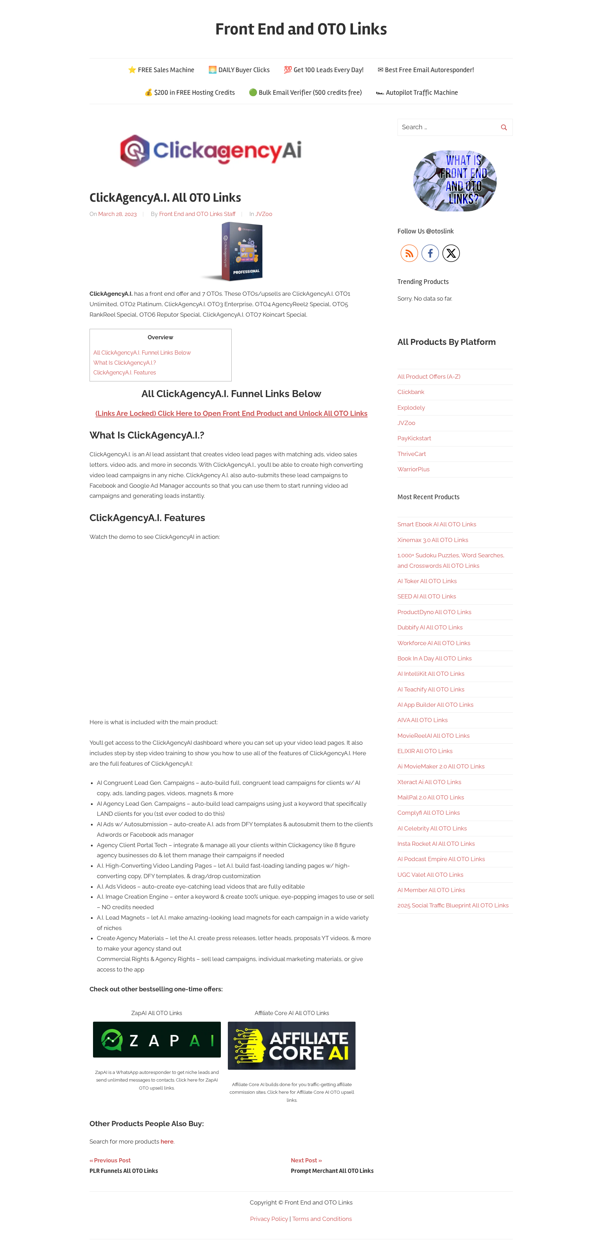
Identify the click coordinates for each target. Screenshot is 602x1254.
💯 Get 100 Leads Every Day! (324, 69)
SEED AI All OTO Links (427, 596)
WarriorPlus (414, 469)
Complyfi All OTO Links (429, 812)
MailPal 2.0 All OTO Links (431, 797)
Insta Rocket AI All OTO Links (436, 843)
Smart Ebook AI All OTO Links (437, 524)
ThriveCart (412, 453)
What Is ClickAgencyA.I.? (124, 362)
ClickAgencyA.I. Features (124, 372)
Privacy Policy (269, 1218)
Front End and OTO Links (301, 29)
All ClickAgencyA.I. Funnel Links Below (142, 352)
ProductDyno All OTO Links (434, 612)
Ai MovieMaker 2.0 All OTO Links (441, 766)
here (167, 1141)
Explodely (411, 407)
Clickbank (411, 391)
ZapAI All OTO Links (156, 1013)
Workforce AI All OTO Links (434, 643)
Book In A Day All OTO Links (435, 658)
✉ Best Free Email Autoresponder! (426, 69)
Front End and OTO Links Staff (197, 214)
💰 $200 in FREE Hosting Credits (189, 92)
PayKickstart (414, 438)
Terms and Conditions (322, 1218)
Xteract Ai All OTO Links (429, 782)
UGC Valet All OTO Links (430, 874)
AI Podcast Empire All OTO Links (441, 859)
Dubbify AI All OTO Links (430, 627)
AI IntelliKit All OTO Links (431, 673)
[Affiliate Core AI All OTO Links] (292, 1026)
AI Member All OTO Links (431, 890)
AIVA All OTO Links (423, 720)
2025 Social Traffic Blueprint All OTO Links (453, 905)
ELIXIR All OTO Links (425, 751)
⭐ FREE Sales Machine (161, 69)
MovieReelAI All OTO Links (434, 735)
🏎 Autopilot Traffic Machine (417, 92)
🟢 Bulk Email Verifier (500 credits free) (305, 92)
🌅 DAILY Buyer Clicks (239, 69)
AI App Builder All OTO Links (435, 704)
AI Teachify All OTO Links (431, 689)
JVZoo (263, 214)
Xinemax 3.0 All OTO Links (433, 539)
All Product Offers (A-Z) (429, 376)
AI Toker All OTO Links (427, 581)
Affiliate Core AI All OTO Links (292, 1013)
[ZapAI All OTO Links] (157, 1026)
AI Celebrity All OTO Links (432, 828)
